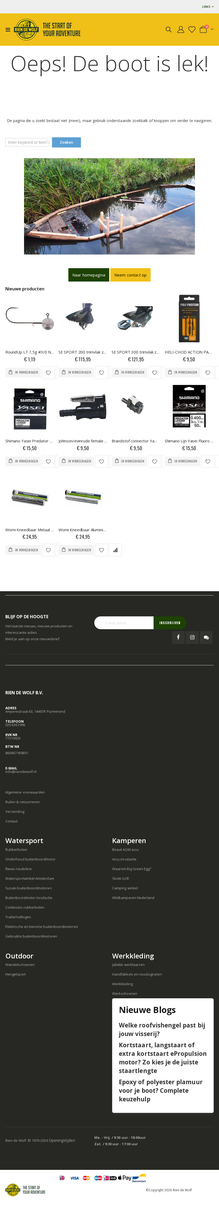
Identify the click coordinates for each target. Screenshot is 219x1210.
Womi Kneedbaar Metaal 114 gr (29, 529)
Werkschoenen (124, 993)
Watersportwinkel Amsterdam (29, 878)
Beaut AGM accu (125, 849)
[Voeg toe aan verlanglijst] (48, 372)
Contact (11, 821)
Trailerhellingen (18, 917)
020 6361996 (15, 724)
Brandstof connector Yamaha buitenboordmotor (136, 440)
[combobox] (28, 142)
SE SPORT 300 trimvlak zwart (136, 352)
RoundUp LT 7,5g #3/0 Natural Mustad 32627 (29, 352)
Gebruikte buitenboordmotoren (31, 936)
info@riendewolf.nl (21, 771)
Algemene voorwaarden (25, 792)
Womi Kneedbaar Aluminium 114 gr (82, 529)
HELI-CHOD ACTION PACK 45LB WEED (189, 352)
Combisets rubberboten (24, 907)
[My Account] (180, 29)
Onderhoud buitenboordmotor (30, 859)
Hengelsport (15, 974)
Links (206, 7)
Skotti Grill (120, 878)
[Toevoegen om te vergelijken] (115, 550)
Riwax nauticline (18, 868)
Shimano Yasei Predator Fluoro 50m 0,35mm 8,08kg (29, 440)
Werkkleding (122, 983)
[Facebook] (178, 637)
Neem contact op (130, 275)
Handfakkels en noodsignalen (137, 974)
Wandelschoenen (19, 964)
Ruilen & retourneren (22, 801)
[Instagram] (192, 637)
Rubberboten (16, 849)
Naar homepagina (88, 275)
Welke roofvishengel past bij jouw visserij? (162, 1029)
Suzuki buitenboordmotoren (28, 888)
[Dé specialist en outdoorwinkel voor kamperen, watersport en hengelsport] (47, 29)
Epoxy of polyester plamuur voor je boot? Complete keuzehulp (161, 1090)
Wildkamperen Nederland (133, 897)
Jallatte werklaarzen (128, 964)
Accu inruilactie (124, 859)
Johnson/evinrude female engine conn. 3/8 (82, 440)
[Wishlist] (192, 29)
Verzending (14, 811)
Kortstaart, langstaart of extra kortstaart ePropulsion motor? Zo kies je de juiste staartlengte (163, 1058)
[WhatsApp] (206, 637)
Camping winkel (125, 888)
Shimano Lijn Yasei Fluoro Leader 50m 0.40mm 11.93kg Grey (189, 440)
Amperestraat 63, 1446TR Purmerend (35, 711)
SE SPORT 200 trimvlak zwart (82, 352)
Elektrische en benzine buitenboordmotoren (41, 926)
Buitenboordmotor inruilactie (28, 897)
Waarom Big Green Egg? (131, 868)
